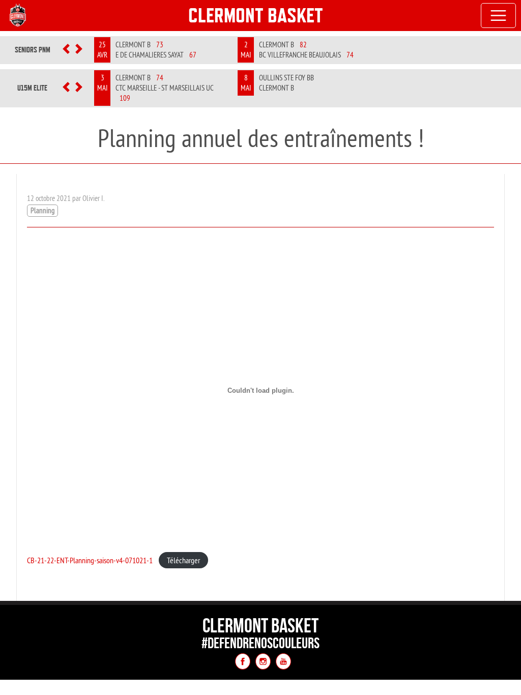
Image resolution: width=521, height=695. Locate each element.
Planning (42, 210)
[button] (66, 49)
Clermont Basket (255, 15)
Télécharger (183, 560)
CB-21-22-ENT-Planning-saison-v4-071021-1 (90, 560)
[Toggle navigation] (498, 15)
